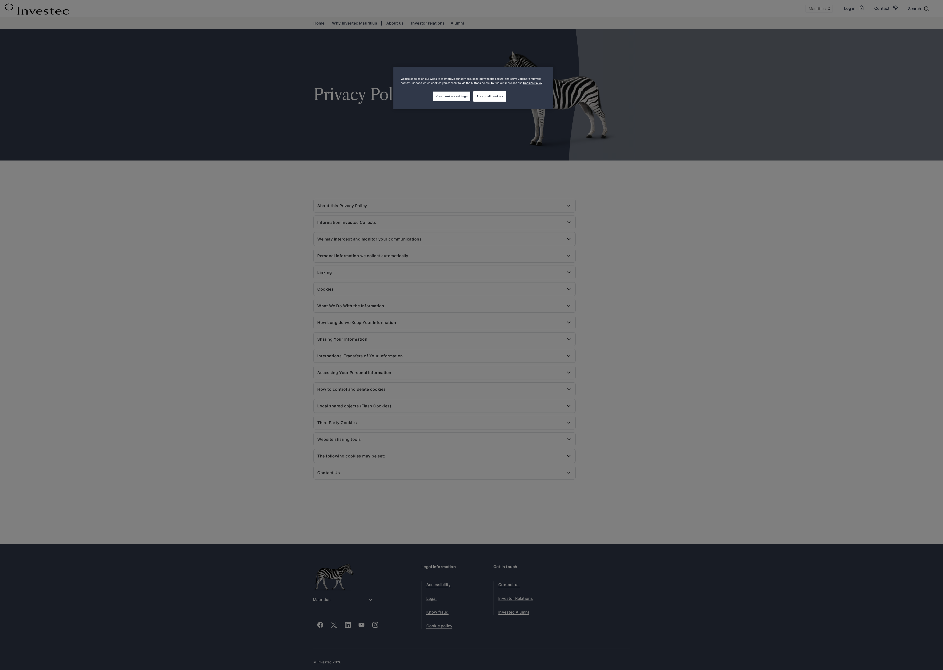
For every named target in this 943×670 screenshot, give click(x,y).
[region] (473, 88)
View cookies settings (452, 96)
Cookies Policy (532, 83)
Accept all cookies (489, 96)
